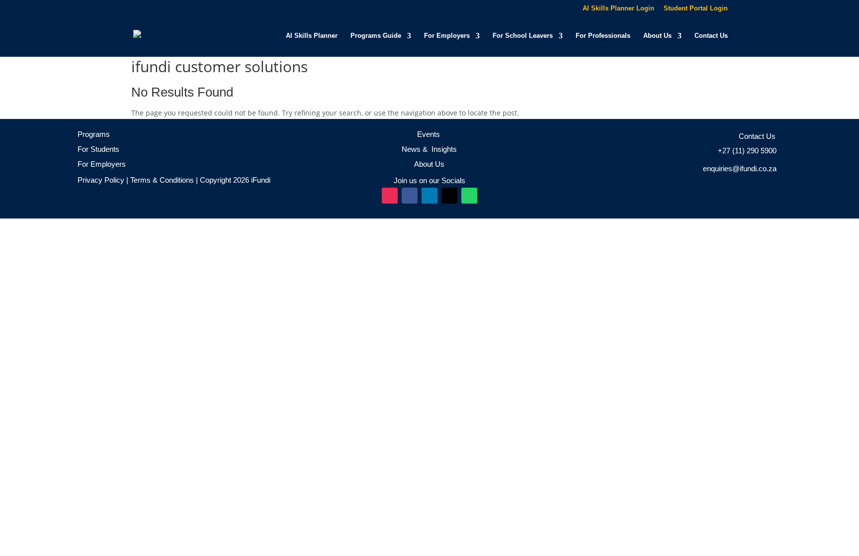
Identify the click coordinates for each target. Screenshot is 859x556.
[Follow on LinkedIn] (429, 196)
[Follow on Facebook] (410, 196)
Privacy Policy (101, 180)
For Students (98, 149)
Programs (94, 134)
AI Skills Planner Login (618, 8)
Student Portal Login (696, 8)
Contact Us (711, 35)
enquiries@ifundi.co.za (739, 168)
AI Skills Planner (312, 35)
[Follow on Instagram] (390, 196)
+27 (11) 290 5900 (747, 150)
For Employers (447, 35)
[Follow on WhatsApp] (469, 196)
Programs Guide (375, 35)
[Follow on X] (449, 196)
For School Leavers (523, 35)
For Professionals (603, 35)
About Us (657, 35)
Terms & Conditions (161, 180)
